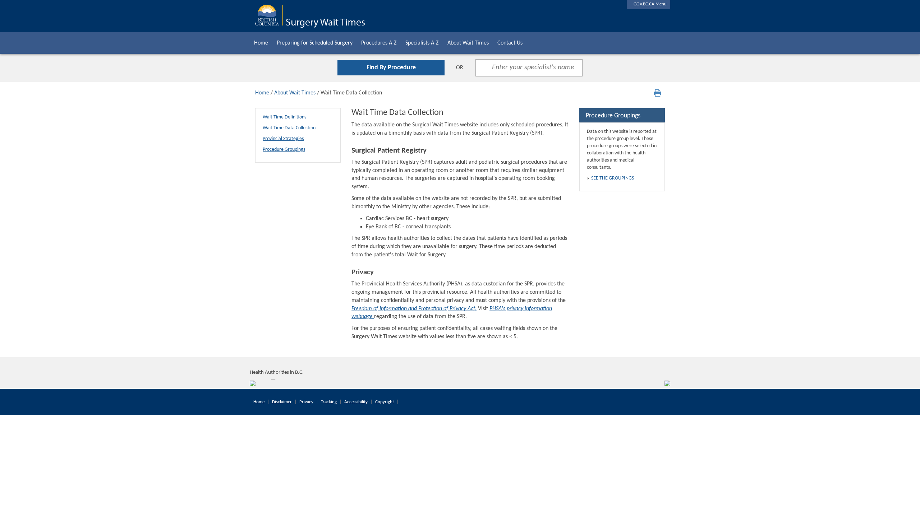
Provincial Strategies (283, 138)
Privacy (306, 402)
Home (261, 43)
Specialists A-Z (422, 43)
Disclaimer (282, 402)
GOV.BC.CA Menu (648, 4)
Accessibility (356, 402)
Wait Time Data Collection (289, 128)
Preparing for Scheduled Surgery (315, 43)
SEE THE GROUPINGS (612, 178)
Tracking (329, 402)
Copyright (384, 402)
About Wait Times (468, 43)
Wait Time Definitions (284, 117)
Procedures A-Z (379, 43)
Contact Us (510, 43)
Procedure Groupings (284, 149)
